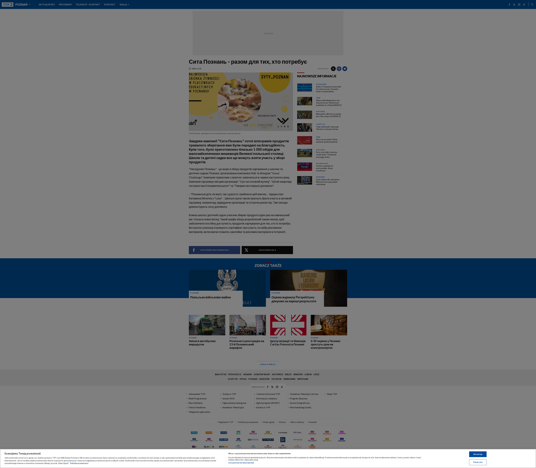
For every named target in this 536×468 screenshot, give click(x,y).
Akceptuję (477, 454)
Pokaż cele (478, 462)
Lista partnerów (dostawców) (241, 463)
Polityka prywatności (79, 463)
